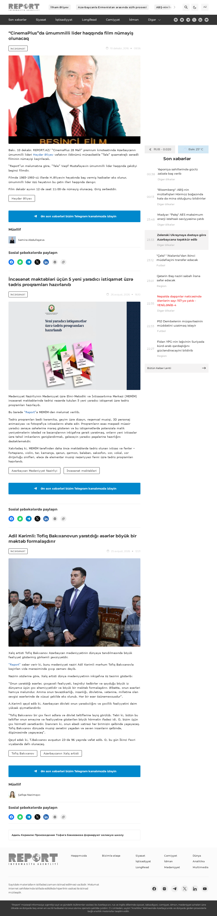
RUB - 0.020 (162, 149)
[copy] (63, 262)
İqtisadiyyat (143, 861)
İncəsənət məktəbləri (82, 470)
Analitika (199, 861)
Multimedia (200, 867)
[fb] (176, 20)
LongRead (142, 867)
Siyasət (140, 855)
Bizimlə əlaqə (111, 855)
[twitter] (194, 20)
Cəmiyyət (170, 855)
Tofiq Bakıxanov (23, 753)
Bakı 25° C (195, 149)
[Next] (172, 7)
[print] (55, 262)
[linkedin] (200, 20)
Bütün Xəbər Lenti (159, 368)
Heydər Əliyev (43, 154)
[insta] (182, 20)
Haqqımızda (79, 855)
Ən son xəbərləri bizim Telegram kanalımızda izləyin (78, 216)
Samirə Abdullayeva (31, 239)
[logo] (24, 7)
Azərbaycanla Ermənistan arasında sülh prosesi (112, 7)
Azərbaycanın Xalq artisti (61, 753)
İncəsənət (17, 48)
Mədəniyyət (172, 867)
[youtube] (207, 20)
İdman (168, 861)
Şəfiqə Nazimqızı (29, 794)
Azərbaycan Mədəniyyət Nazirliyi (34, 470)
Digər (152, 20)
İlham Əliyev (60, 7)
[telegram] (188, 20)
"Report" (30, 412)
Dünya (197, 855)
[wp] (20, 262)
